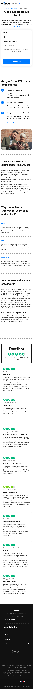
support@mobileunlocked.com (17, 613)
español (14, 3)
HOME (7, 8)
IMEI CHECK (14, 8)
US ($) (22, 3)
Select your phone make (10, 33)
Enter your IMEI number (10, 41)
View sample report (12, 123)
